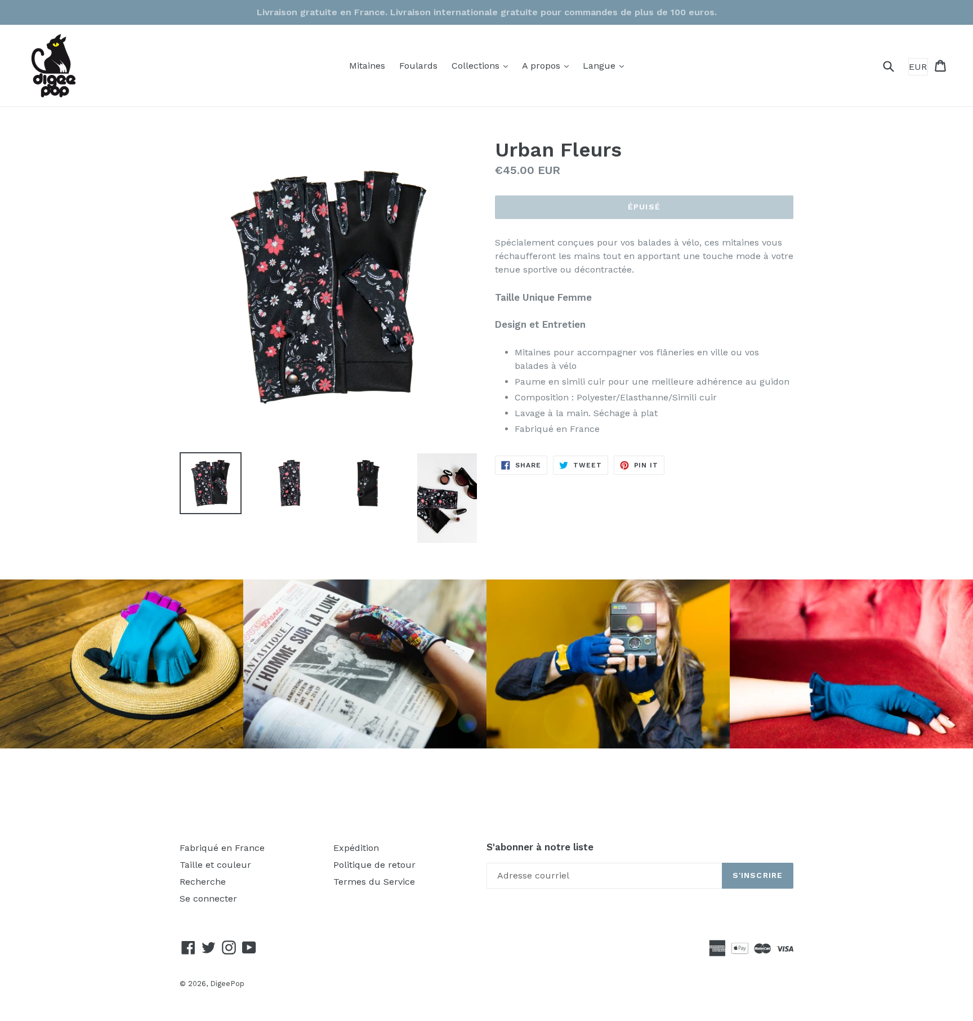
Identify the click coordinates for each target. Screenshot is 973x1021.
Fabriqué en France (222, 847)
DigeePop (227, 983)
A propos (548, 65)
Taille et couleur (215, 864)
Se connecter (208, 898)
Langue (606, 65)
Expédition (356, 847)
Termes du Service (374, 881)
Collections (483, 65)
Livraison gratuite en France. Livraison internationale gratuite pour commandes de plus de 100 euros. (487, 12)
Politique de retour (374, 864)
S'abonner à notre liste (539, 847)
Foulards (418, 65)
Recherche (203, 881)
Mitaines (367, 65)
